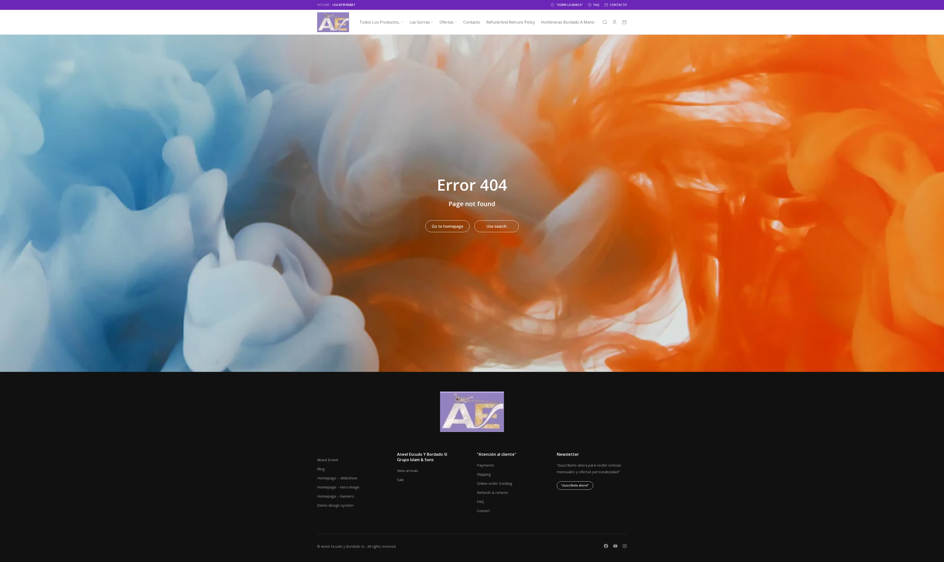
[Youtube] (615, 546)
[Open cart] (624, 22)
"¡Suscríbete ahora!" (575, 485)
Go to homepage (447, 226)
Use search (497, 226)
